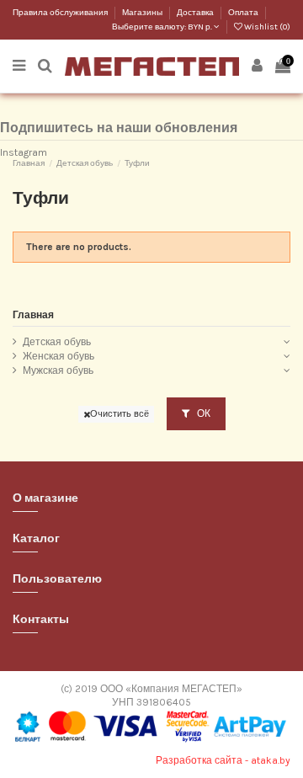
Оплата (243, 13)
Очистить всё (119, 413)
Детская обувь (57, 342)
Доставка (196, 13)
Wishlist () (266, 27)
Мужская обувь (58, 370)
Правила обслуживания (61, 13)
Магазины (143, 13)
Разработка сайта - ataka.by (223, 760)
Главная (33, 315)
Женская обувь (58, 356)
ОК (202, 413)
